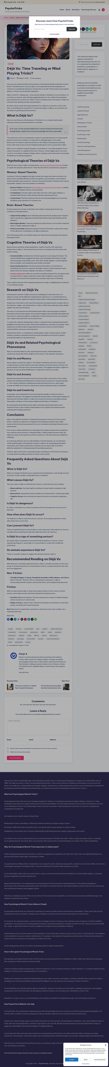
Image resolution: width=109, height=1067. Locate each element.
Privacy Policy (85, 1063)
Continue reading (54, 34)
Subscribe (72, 29)
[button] (105, 1045)
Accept (71, 1059)
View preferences (100, 1059)
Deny (85, 1059)
